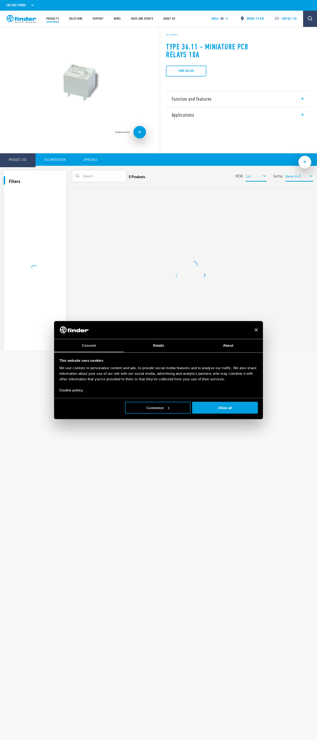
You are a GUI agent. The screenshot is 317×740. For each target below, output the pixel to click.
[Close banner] (256, 330)
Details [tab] (158, 345)
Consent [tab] (89, 345)
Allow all (225, 408)
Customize (155, 408)
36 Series (172, 34)
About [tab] (228, 345)
